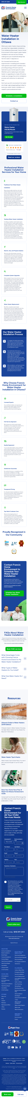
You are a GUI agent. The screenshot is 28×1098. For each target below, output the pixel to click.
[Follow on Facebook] (20, 1047)
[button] (24, 1042)
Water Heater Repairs (20, 1005)
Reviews (3, 1009)
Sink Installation (18, 993)
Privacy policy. (12, 1063)
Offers (2, 1007)
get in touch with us (14, 85)
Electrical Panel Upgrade (20, 957)
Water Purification (19, 1009)
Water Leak (17, 1007)
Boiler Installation (5, 953)
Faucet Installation (19, 974)
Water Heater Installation (18, 1002)
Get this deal (9, 137)
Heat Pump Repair (5, 963)
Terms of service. (19, 1063)
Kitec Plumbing (18, 984)
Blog (2, 998)
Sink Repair (17, 995)
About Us (3, 996)
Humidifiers (4, 965)
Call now (21, 1094)
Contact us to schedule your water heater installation (12, 586)
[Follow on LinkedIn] (16, 1047)
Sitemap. (7, 1063)
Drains (16, 1019)
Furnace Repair (5, 959)
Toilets (16, 999)
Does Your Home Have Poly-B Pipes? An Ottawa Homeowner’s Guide (12, 791)
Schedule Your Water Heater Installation (13, 593)
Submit (8, 907)
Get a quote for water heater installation (14, 643)
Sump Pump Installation (20, 997)
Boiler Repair (4, 955)
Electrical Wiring (18, 959)
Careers (3, 1000)
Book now (7, 1094)
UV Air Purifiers (4, 969)
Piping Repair (18, 986)
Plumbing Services (19, 988)
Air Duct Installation (6, 951)
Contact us (14, 101)
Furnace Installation (6, 957)
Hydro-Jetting (18, 982)
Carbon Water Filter (19, 970)
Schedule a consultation (14, 96)
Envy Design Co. (19, 1088)
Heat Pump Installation (6, 961)
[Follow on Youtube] (12, 1047)
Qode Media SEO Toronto (16, 1086)
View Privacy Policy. (15, 893)
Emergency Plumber (19, 972)
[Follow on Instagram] (9, 1047)
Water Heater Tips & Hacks (10, 757)
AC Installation (5, 976)
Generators (17, 963)
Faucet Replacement (20, 976)
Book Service (21, 2)
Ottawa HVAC (4, 967)
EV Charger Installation (20, 961)
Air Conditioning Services (5, 981)
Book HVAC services (14, 649)
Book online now (14, 924)
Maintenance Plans (5, 1004)
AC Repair (3, 978)
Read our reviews (14, 157)
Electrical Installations (20, 955)
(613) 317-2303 (5, 1)
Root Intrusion (18, 1017)
